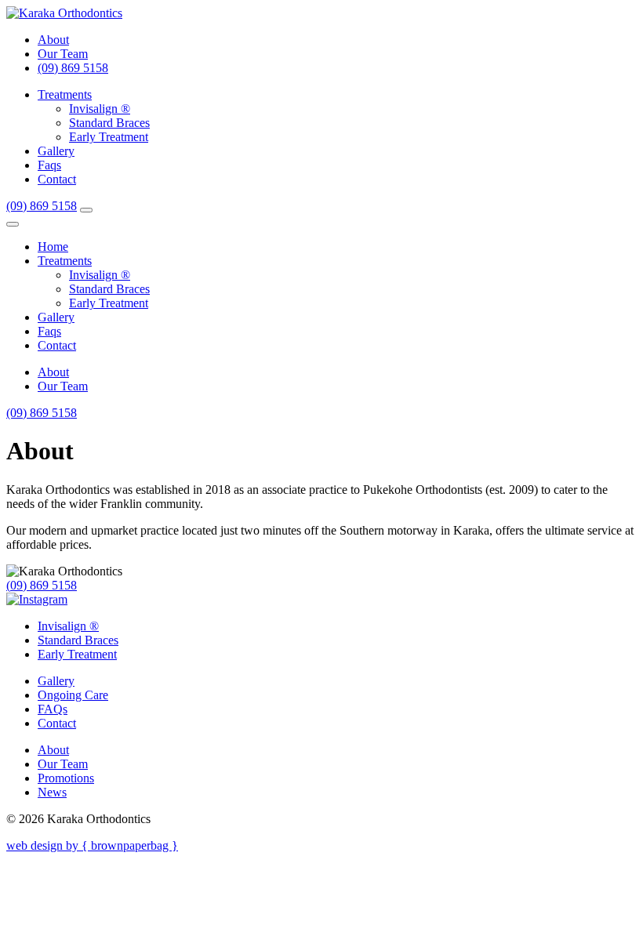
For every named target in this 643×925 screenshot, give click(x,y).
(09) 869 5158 (73, 67)
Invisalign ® (99, 108)
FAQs (52, 709)
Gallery (56, 151)
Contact (57, 179)
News (52, 792)
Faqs (49, 165)
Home (53, 246)
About (53, 39)
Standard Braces (109, 122)
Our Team (63, 53)
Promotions (66, 778)
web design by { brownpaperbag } (92, 845)
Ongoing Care (73, 695)
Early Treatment (108, 136)
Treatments (65, 94)
